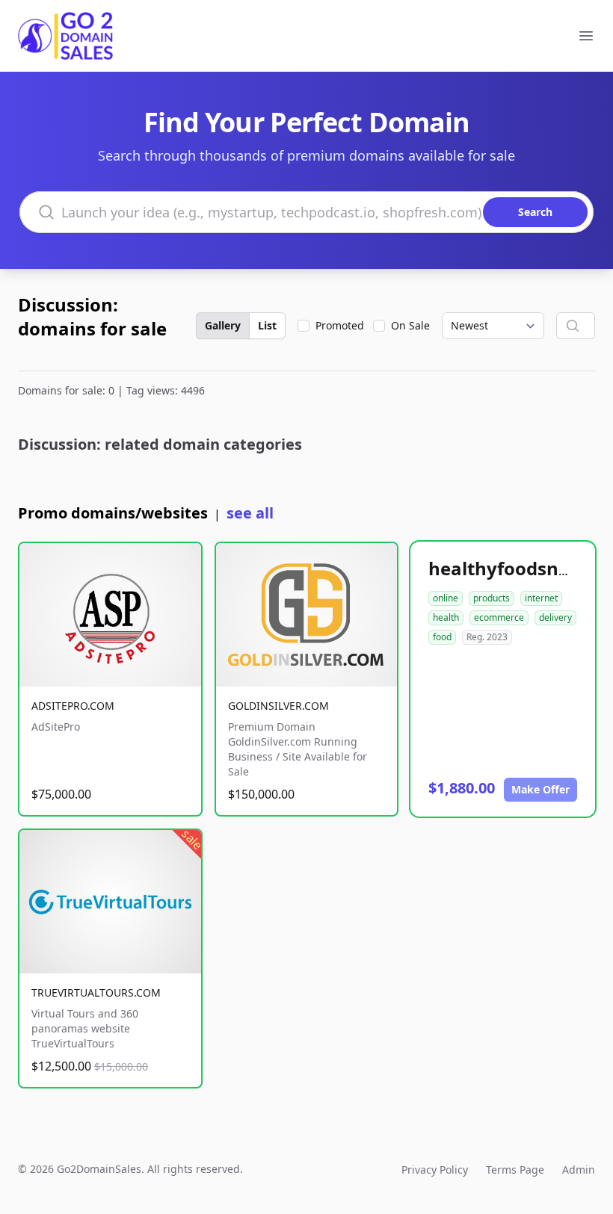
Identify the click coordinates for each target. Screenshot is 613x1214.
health (446, 617)
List (267, 325)
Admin (578, 1169)
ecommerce (499, 617)
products (491, 598)
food (442, 637)
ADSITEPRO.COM (72, 706)
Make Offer (540, 789)
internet (541, 598)
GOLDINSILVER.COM (278, 706)
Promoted (339, 325)
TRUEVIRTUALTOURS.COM (96, 992)
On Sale (410, 325)
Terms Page (515, 1169)
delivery (555, 617)
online (445, 598)
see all (250, 513)
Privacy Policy (434, 1169)
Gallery (223, 325)
